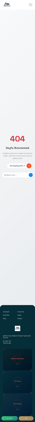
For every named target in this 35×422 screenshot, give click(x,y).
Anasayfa (6, 312)
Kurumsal (21, 312)
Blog (4, 318)
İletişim (20, 318)
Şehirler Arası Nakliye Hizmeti (10, 337)
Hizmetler (6, 315)
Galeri (19, 315)
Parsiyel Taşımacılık (24, 336)
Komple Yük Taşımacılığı (7, 342)
